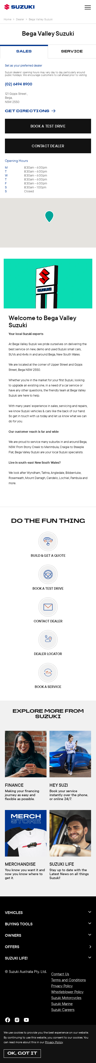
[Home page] (20, 7)
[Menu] (88, 8)
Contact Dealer (48, 146)
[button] (49, 216)
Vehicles (14, 912)
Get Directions (27, 111)
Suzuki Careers (63, 1009)
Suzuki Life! (16, 958)
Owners (13, 935)
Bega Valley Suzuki (41, 19)
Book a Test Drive (48, 126)
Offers (12, 946)
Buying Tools (18, 923)
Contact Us (60, 974)
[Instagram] (17, 1019)
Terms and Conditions (68, 980)
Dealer (20, 19)
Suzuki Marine (62, 1003)
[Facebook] (7, 1019)
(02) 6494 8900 (18, 83)
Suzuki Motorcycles (66, 997)
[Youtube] (26, 1019)
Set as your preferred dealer (23, 65)
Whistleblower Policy (67, 991)
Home (7, 19)
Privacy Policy (54, 1042)
